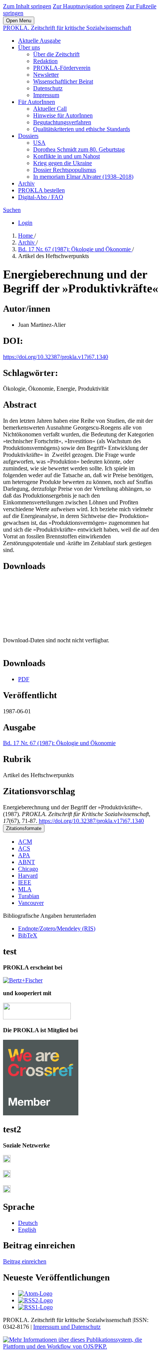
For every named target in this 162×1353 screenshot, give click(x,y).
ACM (25, 841)
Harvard (28, 875)
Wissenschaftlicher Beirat (63, 81)
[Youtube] (7, 1191)
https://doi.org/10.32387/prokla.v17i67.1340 (55, 357)
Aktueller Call (50, 108)
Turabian (28, 896)
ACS (24, 848)
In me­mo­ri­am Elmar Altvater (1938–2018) (83, 176)
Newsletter (46, 74)
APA (24, 855)
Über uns (29, 47)
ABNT (26, 862)
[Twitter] (7, 1175)
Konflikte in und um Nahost (66, 156)
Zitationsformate (23, 828)
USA (39, 142)
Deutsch (28, 1223)
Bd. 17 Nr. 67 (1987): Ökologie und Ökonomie (75, 249)
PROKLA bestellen (41, 190)
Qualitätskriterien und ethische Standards (81, 129)
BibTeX (27, 935)
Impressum (46, 95)
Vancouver (31, 903)
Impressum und (52, 1327)
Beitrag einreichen (24, 1261)
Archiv (26, 183)
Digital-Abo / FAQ (40, 197)
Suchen (12, 210)
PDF (23, 679)
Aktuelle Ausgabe (39, 40)
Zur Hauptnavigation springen (88, 6)
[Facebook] (7, 1160)
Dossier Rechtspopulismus (64, 170)
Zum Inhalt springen (27, 6)
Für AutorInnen (36, 102)
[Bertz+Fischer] (23, 980)
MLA (25, 889)
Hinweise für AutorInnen (63, 115)
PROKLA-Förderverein (61, 68)
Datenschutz (48, 88)
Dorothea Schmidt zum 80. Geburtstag (79, 149)
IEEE (24, 882)
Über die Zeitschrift (56, 54)
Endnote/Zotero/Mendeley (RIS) (56, 928)
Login (25, 223)
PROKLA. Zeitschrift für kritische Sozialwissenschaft (67, 28)
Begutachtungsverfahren (62, 122)
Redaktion (45, 61)
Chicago (28, 869)
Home (26, 235)
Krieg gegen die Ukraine (62, 163)
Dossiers (28, 136)
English (27, 1229)
